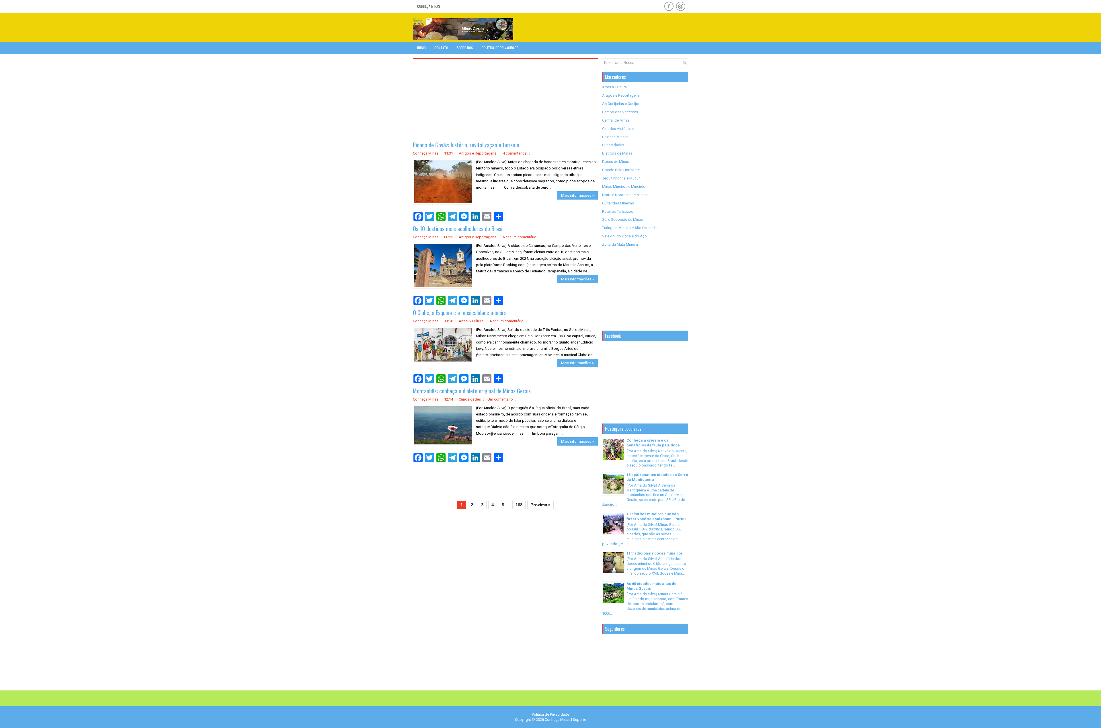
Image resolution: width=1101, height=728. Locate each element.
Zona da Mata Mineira (620, 244)
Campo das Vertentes (620, 112)
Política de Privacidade (500, 47)
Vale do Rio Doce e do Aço (624, 236)
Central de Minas (616, 120)
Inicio (421, 47)
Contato (441, 47)
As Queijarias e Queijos (621, 104)
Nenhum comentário (519, 237)
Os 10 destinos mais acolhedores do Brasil (458, 228)
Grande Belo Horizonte (621, 170)
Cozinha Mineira (615, 137)
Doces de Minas (615, 161)
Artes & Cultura (471, 321)
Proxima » (540, 504)
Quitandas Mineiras (618, 203)
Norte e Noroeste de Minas (624, 195)
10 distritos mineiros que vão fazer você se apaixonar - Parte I (656, 516)
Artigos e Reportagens (477, 153)
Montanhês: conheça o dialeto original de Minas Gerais (472, 391)
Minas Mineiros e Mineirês (623, 186)
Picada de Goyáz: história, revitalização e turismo (466, 145)
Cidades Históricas (618, 128)
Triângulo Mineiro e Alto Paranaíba (630, 228)
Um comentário (500, 399)
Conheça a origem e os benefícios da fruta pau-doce (653, 442)
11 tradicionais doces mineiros (654, 553)
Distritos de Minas (617, 153)
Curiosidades (470, 399)
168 (519, 504)
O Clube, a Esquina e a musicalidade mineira (460, 312)
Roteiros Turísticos (617, 211)
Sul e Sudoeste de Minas (622, 219)
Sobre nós (465, 47)
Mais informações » (577, 195)
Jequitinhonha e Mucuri (621, 178)
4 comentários (515, 153)
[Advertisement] (621, 27)
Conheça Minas (428, 6)
